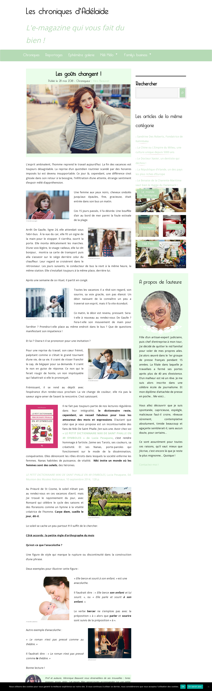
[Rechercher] (182, 92)
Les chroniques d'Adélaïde (67, 9)
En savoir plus (195, 686)
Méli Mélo (106, 54)
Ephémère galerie (81, 54)
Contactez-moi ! (149, 464)
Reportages (53, 54)
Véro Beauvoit (101, 80)
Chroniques (31, 54)
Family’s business (135, 54)
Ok (183, 686)
